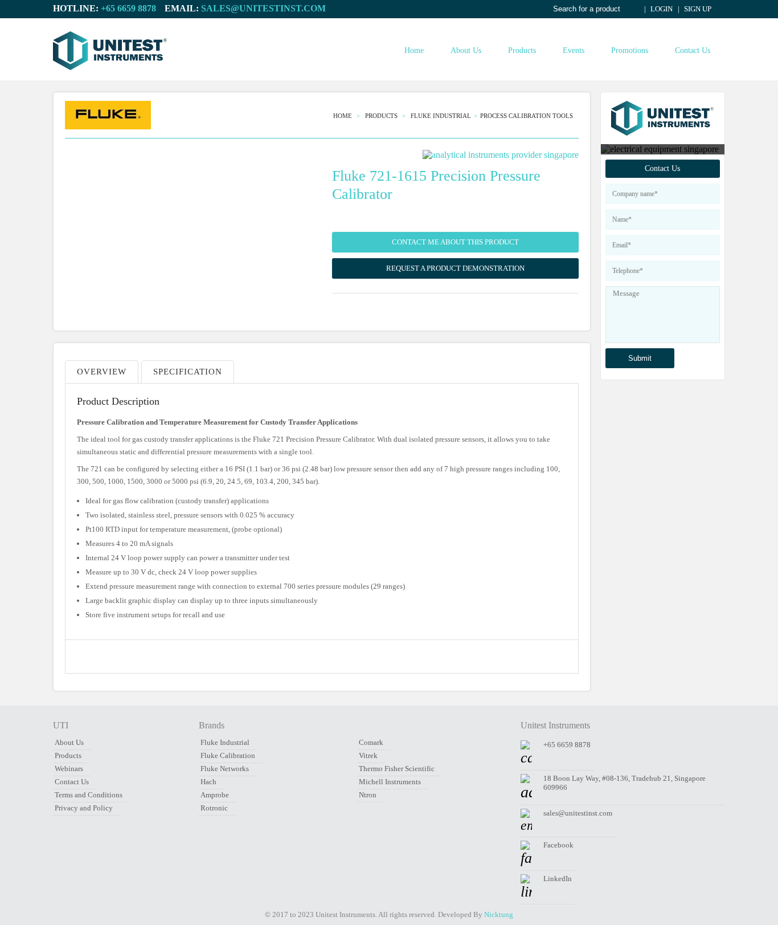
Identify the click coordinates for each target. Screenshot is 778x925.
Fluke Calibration (227, 755)
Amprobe (214, 794)
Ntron (367, 794)
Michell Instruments (390, 781)
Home (414, 50)
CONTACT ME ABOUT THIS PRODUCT (455, 242)
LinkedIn (557, 878)
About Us (466, 50)
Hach (208, 781)
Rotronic (214, 808)
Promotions (629, 50)
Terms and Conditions (88, 794)
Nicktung (498, 914)
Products (522, 50)
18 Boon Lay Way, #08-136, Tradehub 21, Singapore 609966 (624, 783)
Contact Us (692, 50)
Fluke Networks (224, 768)
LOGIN (661, 9)
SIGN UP (696, 9)
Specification (187, 371)
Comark (371, 742)
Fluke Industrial (441, 115)
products (382, 115)
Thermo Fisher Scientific (397, 768)
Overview (101, 371)
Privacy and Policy (84, 808)
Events (573, 50)
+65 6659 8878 (128, 8)
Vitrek (368, 755)
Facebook (558, 845)
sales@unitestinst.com (263, 8)
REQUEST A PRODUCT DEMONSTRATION (455, 268)
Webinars (69, 768)
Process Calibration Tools (526, 115)
